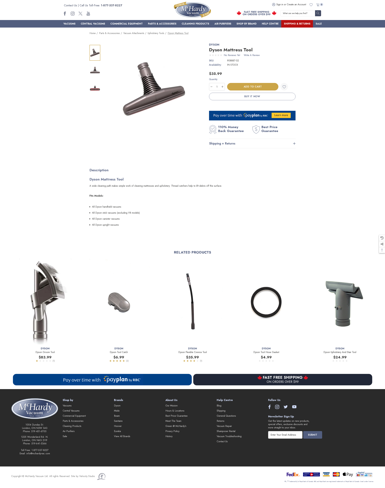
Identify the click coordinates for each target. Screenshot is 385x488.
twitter (80, 13)
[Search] (318, 13)
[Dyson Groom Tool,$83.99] (45, 301)
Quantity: (213, 79)
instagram (72, 13)
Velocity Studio (87, 476)
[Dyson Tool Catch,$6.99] (119, 301)
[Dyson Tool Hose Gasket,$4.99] (266, 301)
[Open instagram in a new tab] (277, 407)
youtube (88, 13)
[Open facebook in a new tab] (268, 407)
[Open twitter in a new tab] (285, 407)
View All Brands (122, 436)
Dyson (214, 45)
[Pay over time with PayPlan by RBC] (102, 379)
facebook (64, 13)
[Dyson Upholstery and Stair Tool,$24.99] (340, 301)
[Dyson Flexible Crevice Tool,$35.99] (192, 301)
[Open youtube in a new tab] (294, 407)
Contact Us (70, 5)
